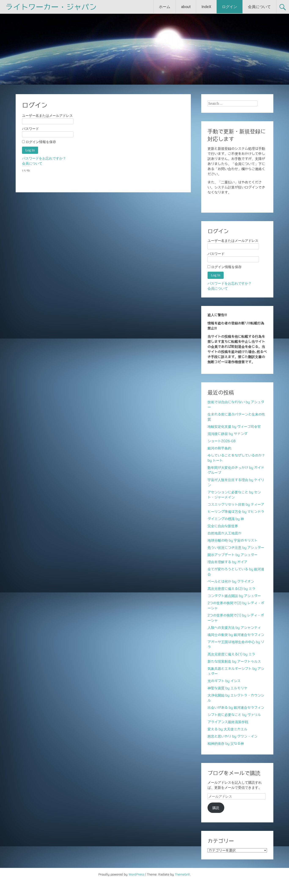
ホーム (164, 6)
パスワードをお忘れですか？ (44, 158)
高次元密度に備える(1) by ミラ (231, 654)
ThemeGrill (182, 874)
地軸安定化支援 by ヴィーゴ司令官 (234, 426)
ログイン (229, 6)
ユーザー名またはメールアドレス (47, 115)
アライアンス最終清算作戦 (228, 722)
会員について (259, 6)
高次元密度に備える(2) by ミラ (231, 588)
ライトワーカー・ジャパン (51, 7)
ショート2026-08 (222, 441)
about (186, 6)
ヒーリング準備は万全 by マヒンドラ (236, 511)
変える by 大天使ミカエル (227, 729)
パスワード (30, 129)
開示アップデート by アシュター (232, 554)
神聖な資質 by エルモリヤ (227, 688)
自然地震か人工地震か (224, 533)
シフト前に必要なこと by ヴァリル (234, 714)
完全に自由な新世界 (223, 526)
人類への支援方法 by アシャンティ (234, 627)
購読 (215, 807)
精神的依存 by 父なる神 (226, 743)
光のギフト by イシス (224, 681)
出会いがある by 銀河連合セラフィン (236, 707)
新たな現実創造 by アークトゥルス (234, 661)
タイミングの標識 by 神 (226, 518)
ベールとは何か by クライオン (231, 581)
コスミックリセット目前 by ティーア (236, 504)
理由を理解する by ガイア (227, 562)
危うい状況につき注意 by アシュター (236, 547)
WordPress (136, 874)
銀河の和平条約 (219, 448)
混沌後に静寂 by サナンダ (227, 433)
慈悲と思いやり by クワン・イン (232, 736)
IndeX (206, 6)
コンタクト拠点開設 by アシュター (234, 595)
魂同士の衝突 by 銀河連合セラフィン (236, 634)
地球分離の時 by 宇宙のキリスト (232, 540)
